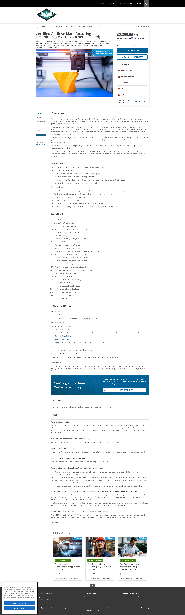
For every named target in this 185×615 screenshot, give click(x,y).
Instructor (40, 126)
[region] (20, 598)
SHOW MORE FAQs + (58, 522)
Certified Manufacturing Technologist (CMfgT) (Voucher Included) (130, 567)
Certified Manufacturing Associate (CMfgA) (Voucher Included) (99, 567)
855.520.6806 (40, 144)
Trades (56, 26)
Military (116, 596)
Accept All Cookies (19, 603)
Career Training (80, 596)
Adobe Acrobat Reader (62, 339)
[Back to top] (92, 593)
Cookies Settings (19, 608)
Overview (40, 113)
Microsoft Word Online (62, 336)
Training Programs (46, 26)
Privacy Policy (95, 610)
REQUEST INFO (140, 101)
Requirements (41, 121)
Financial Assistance (120, 598)
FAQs (38, 130)
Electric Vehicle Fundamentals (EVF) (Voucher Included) (67, 567)
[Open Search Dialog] (146, 3)
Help (115, 600)
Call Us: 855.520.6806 (140, 26)
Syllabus (39, 117)
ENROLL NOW (132, 50)
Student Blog (135, 596)
